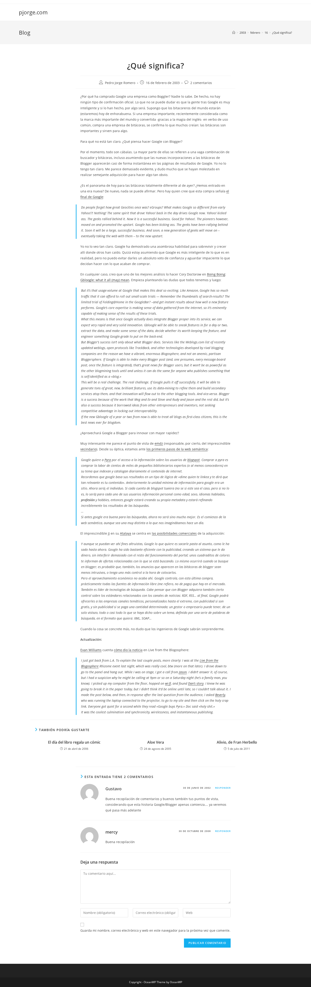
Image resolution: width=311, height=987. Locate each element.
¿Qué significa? (282, 33)
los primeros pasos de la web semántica (177, 449)
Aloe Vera (155, 742)
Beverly (220, 695)
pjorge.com (33, 12)
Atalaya (125, 533)
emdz (159, 443)
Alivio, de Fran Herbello (237, 742)
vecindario (88, 449)
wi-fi (168, 683)
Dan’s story (196, 683)
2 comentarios (201, 83)
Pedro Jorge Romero (120, 83)
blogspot (193, 460)
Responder (223, 787)
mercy (111, 832)
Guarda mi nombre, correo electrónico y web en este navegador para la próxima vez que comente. (155, 930)
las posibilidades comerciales (174, 533)
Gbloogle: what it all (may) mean (104, 280)
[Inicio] (233, 33)
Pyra (108, 460)
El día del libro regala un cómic (74, 742)
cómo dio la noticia (128, 650)
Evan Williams (91, 650)
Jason (183, 672)
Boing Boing (216, 274)
